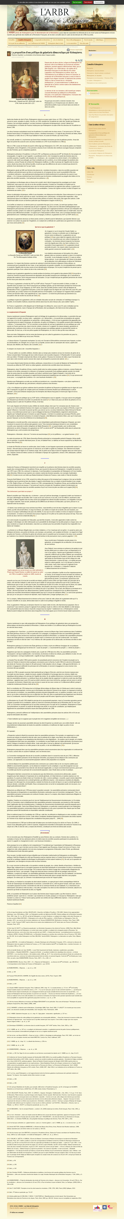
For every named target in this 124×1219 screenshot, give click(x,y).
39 (62, 745)
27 (48, 400)
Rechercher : (93, 50)
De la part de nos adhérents (17, 43)
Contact (28, 1208)
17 (69, 257)
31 (77, 434)
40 (62, 818)
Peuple (89, 179)
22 (66, 359)
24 (68, 375)
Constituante (90, 174)
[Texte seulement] (81, 60)
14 (52, 237)
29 (50, 426)
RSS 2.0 (35, 1208)
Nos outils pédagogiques (73, 40)
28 (45, 418)
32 (21, 442)
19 (72, 273)
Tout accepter (77, 2)
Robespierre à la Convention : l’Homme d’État (100, 78)
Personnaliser (99, 2)
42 (20, 904)
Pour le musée (88, 40)
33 (11, 475)
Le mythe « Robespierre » (94, 80)
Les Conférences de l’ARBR (36, 43)
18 (45, 269)
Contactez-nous (94, 93)
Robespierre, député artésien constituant (98, 73)
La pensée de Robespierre (96, 150)
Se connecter (21, 1208)
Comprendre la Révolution (42, 40)
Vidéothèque (99, 40)
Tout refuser (88, 2)
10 (23, 190)
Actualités (12, 40)
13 (23, 223)
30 (49, 434)
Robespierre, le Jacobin (32, 47)
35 (34, 516)
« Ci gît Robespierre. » (95, 108)
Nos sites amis (84, 43)
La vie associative (71, 43)
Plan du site (13, 1208)
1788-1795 (90, 172)
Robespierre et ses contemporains (97, 83)
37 (66, 594)
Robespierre (90, 182)
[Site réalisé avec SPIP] (111, 1207)
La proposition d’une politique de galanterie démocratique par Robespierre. (99, 135)
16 (73, 249)
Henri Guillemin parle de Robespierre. (99, 144)
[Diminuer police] (79, 60)
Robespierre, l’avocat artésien (95, 70)
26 (15, 393)
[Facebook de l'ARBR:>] (105, 1207)
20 (39, 295)
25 (55, 377)
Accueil (9, 47)
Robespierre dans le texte (55, 43)
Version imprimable (76, 49)
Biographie (90, 68)
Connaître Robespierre (24, 40)
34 (76, 487)
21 (40, 344)
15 (64, 245)
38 (37, 684)
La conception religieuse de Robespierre (100, 153)
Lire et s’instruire (58, 40)
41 (62, 859)
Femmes (89, 177)
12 (77, 214)
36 (76, 536)
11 (61, 200)
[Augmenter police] (76, 60)
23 (79, 363)
